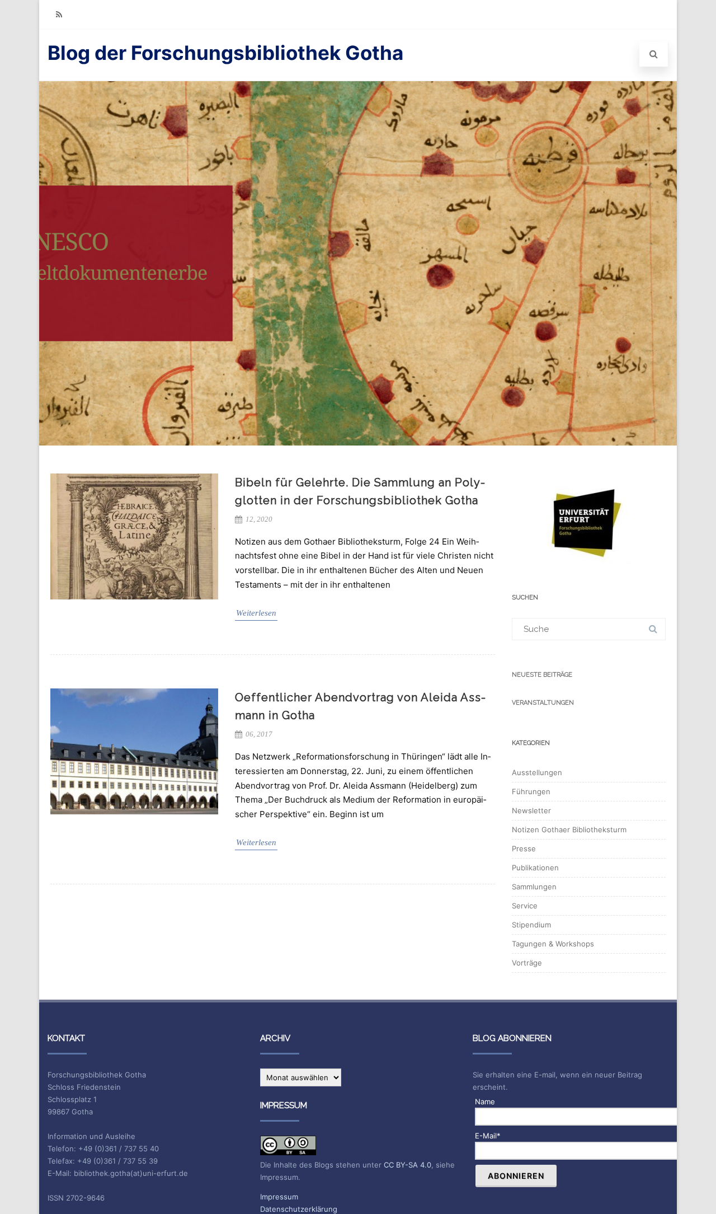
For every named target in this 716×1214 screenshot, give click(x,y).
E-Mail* (488, 1135)
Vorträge (527, 962)
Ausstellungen (537, 772)
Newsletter (531, 810)
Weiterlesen (256, 612)
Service (525, 905)
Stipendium (531, 924)
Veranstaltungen (543, 702)
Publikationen (535, 867)
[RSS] (59, 14)
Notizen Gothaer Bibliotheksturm (569, 829)
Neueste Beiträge (542, 674)
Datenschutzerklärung (298, 1208)
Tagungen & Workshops (553, 943)
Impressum (279, 1196)
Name (485, 1101)
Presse (524, 848)
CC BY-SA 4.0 (407, 1164)
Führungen (531, 791)
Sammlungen (534, 886)
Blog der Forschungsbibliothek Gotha (225, 52)
